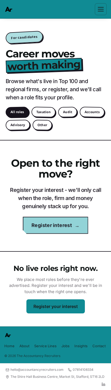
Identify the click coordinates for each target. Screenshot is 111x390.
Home (9, 346)
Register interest (52, 225)
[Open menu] (101, 9)
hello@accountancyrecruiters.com (37, 370)
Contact (99, 346)
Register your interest (55, 306)
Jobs (65, 346)
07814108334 (83, 370)
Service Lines (45, 346)
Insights (81, 346)
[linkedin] (103, 384)
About (24, 346)
